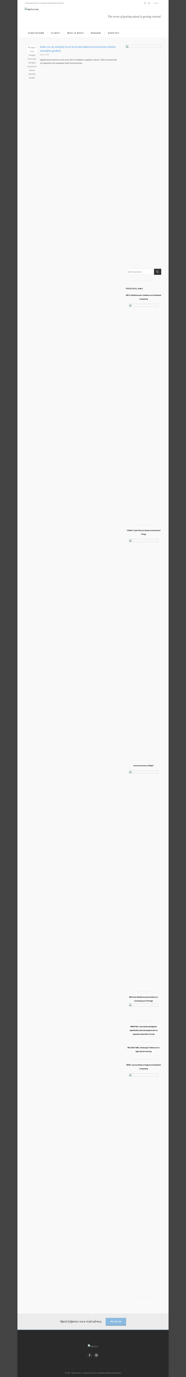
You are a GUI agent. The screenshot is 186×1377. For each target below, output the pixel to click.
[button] (157, 272)
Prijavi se (115, 1321)
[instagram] (149, 3)
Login (156, 3)
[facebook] (145, 3)
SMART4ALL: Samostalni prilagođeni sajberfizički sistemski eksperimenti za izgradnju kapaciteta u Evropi (143, 1030)
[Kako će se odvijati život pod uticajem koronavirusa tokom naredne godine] (32, 50)
